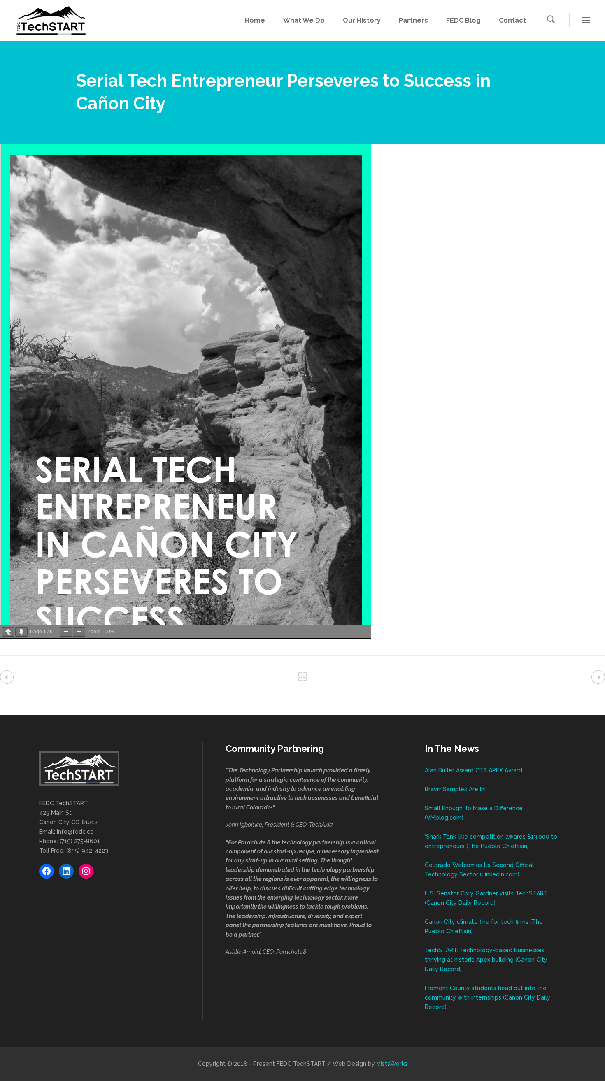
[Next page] (21, 632)
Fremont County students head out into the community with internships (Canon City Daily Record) (487, 997)
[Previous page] (8, 632)
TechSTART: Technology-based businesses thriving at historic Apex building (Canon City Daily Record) (486, 959)
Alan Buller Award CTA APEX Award (473, 770)
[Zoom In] (79, 632)
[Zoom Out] (66, 632)
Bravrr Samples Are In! (455, 789)
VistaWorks (392, 1063)
